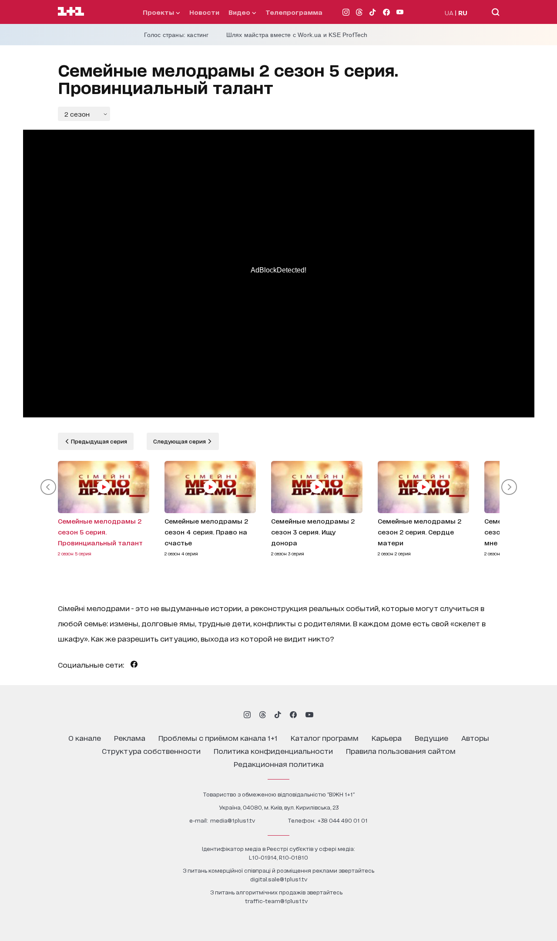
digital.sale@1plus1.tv (278, 879)
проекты (159, 12)
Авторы (475, 737)
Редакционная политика (279, 764)
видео (240, 12)
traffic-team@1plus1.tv (276, 900)
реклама (129, 737)
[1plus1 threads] (262, 714)
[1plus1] (71, 12)
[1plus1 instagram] (247, 714)
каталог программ (325, 737)
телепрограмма (293, 12)
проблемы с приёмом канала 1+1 (218, 737)
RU (462, 12)
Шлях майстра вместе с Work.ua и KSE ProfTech (297, 34)
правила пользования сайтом (401, 750)
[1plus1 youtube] (309, 714)
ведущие (431, 737)
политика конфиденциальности (273, 750)
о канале (84, 737)
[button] (48, 487)
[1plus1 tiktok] (278, 714)
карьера (387, 737)
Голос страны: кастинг (176, 34)
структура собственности (151, 750)
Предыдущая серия (98, 441)
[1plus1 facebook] (293, 714)
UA (449, 12)
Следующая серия (180, 441)
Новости (204, 12)
